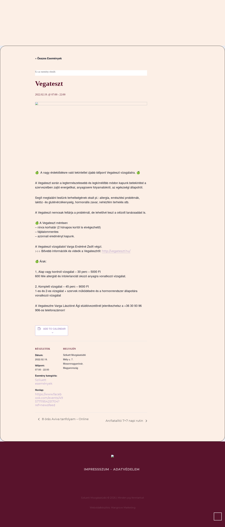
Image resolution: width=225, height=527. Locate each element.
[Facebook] (108, 485)
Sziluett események (43, 381)
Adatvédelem (126, 469)
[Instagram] (118, 485)
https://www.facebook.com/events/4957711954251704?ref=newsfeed (49, 399)
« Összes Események (48, 58)
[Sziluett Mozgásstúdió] (112, 456)
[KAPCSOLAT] (186, 28)
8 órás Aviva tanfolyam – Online (65, 419)
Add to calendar (54, 328)
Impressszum (96, 469)
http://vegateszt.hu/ (116, 251)
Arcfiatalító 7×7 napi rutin (125, 421)
